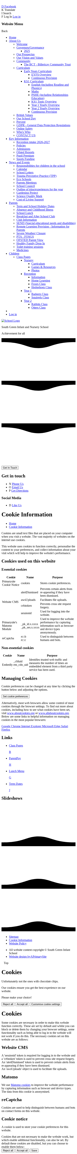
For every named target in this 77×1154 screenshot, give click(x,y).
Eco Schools (23, 179)
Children (14, 253)
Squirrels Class (40, 297)
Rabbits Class (39, 304)
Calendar (21, 169)
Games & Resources (43, 267)
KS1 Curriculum (34, 81)
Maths (35, 91)
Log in (17, 16)
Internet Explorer (31, 726)
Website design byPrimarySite (28, 956)
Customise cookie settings (45, 1004)
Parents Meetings (26, 182)
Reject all (8, 1004)
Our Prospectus (25, 54)
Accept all (22, 1004)
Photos (35, 270)
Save (34, 1150)
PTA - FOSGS (25, 236)
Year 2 (28, 300)
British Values (24, 115)
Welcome (21, 44)
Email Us (17, 487)
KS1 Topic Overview (44, 101)
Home (12, 37)
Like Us (16, 505)
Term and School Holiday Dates (35, 206)
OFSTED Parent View (29, 240)
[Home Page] (10, 320)
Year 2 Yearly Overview (45, 108)
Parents (13, 202)
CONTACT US (26, 135)
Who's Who (23, 132)
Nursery (28, 260)
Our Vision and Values (29, 57)
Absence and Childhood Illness (34, 209)
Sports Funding (25, 159)
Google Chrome (11, 726)
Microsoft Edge (51, 726)
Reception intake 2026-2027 (33, 142)
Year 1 (28, 290)
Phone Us (18, 483)
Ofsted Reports (25, 152)
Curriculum (23, 67)
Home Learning (40, 280)
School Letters (24, 172)
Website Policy (18, 943)
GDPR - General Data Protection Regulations (43, 125)
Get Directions (19, 490)
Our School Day (26, 118)
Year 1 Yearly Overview (45, 105)
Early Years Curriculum (38, 71)
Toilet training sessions (29, 246)
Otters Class (38, 307)
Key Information (19, 138)
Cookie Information (20, 526)
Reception (30, 273)
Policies (21, 145)
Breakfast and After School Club (35, 216)
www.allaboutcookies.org (53, 713)
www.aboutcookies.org (21, 713)
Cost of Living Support (30, 199)
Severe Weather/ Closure (31, 233)
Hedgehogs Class (41, 287)
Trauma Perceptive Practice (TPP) (36, 175)
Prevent (20, 121)
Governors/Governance (30, 47)
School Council (25, 186)
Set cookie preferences (15, 696)
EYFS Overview (41, 74)
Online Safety (24, 128)
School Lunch (24, 213)
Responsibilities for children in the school (40, 165)
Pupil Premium (25, 155)
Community (23, 61)
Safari (64, 726)
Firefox (5, 729)
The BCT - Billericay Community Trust (47, 64)
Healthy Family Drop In (30, 243)
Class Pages (23, 256)
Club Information (26, 219)
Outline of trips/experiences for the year (39, 189)
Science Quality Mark (29, 196)
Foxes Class (38, 283)
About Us (15, 40)
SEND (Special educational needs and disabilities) (46, 223)
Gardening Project (27, 192)
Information (38, 277)
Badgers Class (39, 294)
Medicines (22, 250)
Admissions (23, 148)
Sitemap (14, 936)
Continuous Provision (44, 78)
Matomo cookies (20, 1084)
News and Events (19, 162)
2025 (27, 51)
